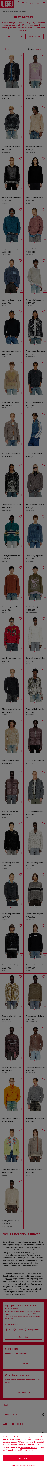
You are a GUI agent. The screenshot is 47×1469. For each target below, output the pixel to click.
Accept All (23, 1458)
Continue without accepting (23, 1465)
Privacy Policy (11, 1450)
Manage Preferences (28, 1447)
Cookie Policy (26, 1450)
